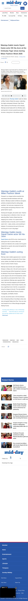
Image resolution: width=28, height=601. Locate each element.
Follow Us (17, 62)
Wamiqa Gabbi (5, 340)
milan (18, 340)
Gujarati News (18, 578)
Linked (9, 62)
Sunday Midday (7, 572)
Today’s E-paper (14, 5)
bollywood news (15, 341)
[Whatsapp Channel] (11, 65)
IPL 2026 (4, 15)
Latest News (5, 12)
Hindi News (3, 578)
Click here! (5, 315)
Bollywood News (14, 20)
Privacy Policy (21, 590)
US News (20, 15)
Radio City (17, 582)
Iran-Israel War (12, 15)
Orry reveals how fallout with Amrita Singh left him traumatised (20, 445)
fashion (22, 340)
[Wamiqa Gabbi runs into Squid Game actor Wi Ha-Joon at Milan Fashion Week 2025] (8, 593)
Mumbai (12, 12)
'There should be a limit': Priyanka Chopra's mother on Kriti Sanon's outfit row (20, 397)
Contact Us (17, 593)
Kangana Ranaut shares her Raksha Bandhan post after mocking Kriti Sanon (20, 416)
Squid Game (12, 340)
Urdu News (3, 582)
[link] (4, 587)
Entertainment (24, 12)
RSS (22, 593)
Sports (4, 559)
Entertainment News (6, 341)
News (17, 12)
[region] (14, 33)
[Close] (16, 588)
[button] (4, 3)
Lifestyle (5, 563)
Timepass (5, 568)
